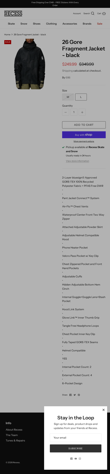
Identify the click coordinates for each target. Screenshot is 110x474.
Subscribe (75, 448)
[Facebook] (71, 459)
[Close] (103, 410)
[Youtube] (76, 459)
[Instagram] (80, 459)
